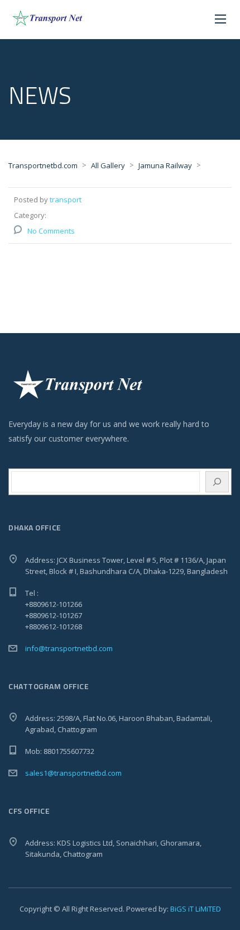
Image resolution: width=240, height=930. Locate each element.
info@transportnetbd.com (69, 648)
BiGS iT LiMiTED (195, 909)
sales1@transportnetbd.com (73, 773)
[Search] (217, 481)
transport (65, 199)
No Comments (51, 231)
